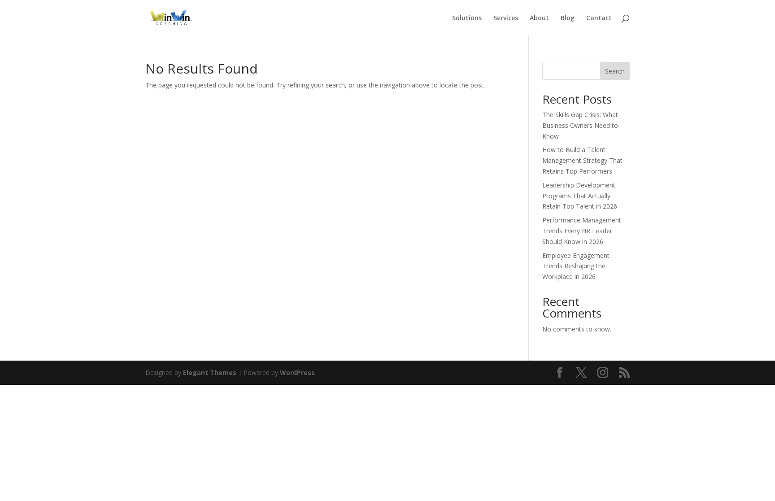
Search (615, 71)
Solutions (467, 18)
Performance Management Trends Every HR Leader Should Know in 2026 (581, 231)
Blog (568, 18)
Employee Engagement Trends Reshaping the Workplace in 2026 (576, 266)
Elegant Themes (209, 372)
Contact (599, 18)
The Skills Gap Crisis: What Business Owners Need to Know (580, 125)
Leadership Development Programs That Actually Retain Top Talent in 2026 (579, 196)
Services (505, 18)
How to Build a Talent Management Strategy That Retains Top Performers (582, 160)
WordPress (297, 372)
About (539, 18)
